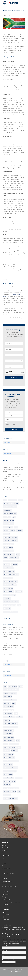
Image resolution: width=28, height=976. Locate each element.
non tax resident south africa (10, 540)
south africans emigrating (9, 595)
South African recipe (8, 588)
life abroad (19, 530)
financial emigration (8, 527)
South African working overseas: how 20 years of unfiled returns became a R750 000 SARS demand (13, 483)
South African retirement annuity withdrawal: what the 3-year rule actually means (13, 464)
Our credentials (5, 848)
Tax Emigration (5, 884)
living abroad (7, 534)
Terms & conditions (6, 868)
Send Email (14, 377)
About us (4, 845)
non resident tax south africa (10, 537)
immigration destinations (9, 530)
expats (13, 517)
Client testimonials (6, 855)
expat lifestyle (7, 517)
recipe (17, 554)
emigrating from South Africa (10, 513)
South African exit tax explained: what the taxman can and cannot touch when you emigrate (13, 469)
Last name (4, 950)
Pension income (6, 899)
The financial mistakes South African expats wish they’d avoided (13, 488)
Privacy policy (5, 866)
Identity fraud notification (8, 873)
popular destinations (8, 544)
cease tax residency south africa (11, 503)
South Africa (6, 564)
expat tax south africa (9, 520)
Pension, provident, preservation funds (11, 902)
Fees (3, 858)
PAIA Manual (5, 871)
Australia (21, 500)
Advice (5, 500)
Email (3, 955)
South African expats (8, 567)
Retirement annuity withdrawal (9, 886)
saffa (19, 561)
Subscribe (14, 429)
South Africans (19, 591)
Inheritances (5, 904)
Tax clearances (5, 894)
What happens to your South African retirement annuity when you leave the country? (12, 476)
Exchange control (6, 897)
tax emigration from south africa (11, 601)
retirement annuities (14, 557)
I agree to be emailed (10, 424)
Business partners (6, 853)
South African (14, 564)
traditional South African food (10, 612)
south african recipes (8, 591)
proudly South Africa (8, 547)
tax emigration (7, 598)
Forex (3, 889)
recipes (5, 557)
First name (4, 945)
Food (16, 527)
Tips (19, 605)
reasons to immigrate (9, 550)
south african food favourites (10, 581)
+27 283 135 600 (6, 919)
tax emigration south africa (10, 605)
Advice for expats (13, 500)
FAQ (3, 860)
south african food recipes (10, 584)
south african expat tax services (11, 574)
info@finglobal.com (6, 914)
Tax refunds (5, 891)
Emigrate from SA (8, 510)
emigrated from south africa (10, 506)
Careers (4, 863)
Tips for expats (7, 608)
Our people (4, 850)
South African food (8, 578)
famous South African (8, 523)
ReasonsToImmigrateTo (9, 554)
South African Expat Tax (9, 571)
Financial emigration (6, 881)
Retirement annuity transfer (10, 561)
